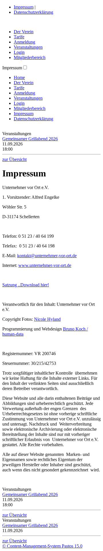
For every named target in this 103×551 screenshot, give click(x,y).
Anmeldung (24, 42)
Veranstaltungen (28, 47)
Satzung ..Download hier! (25, 284)
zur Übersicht (14, 159)
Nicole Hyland (47, 319)
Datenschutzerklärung (33, 12)
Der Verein (23, 31)
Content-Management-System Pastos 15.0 (42, 546)
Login (19, 52)
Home (19, 77)
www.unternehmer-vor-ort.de (44, 265)
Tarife (19, 36)
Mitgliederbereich (29, 57)
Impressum (23, 7)
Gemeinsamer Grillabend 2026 (30, 138)
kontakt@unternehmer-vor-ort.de (47, 255)
